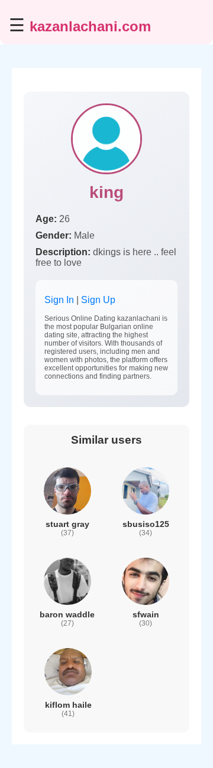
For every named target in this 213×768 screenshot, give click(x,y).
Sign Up (98, 300)
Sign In (59, 300)
